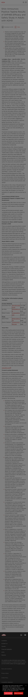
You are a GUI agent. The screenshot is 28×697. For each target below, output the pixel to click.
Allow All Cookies (18, 693)
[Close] (25, 685)
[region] (14, 690)
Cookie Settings (8, 693)
